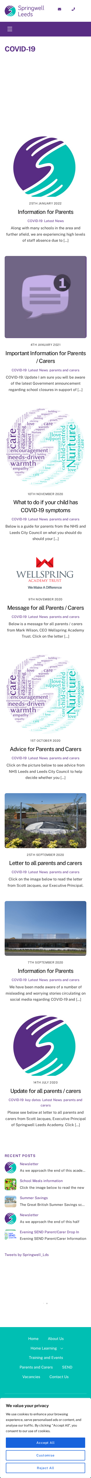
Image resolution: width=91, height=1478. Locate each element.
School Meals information (41, 1181)
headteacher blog (34, 82)
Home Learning (44, 1348)
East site (38, 76)
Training (67, 119)
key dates (23, 88)
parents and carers (58, 100)
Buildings (27, 70)
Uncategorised (29, 125)
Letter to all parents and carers (45, 863)
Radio (19, 113)
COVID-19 (71, 70)
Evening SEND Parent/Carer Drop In (49, 1232)
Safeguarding (43, 113)
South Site (73, 113)
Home (33, 1338)
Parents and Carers (36, 1367)
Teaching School (37, 119)
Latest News (49, 88)
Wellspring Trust (65, 125)
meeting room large (31, 94)
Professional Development (58, 107)
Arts (48, 63)
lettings (75, 88)
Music (78, 94)
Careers (50, 70)
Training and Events (46, 1357)
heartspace (68, 82)
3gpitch (31, 63)
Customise (45, 1455)
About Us (56, 1338)
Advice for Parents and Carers (45, 749)
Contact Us (59, 1377)
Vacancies (31, 1377)
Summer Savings (34, 1198)
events (60, 76)
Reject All (45, 1468)
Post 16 (20, 107)
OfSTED (27, 100)
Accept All (45, 1443)
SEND (67, 1367)
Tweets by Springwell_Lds (27, 1255)
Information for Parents (45, 211)
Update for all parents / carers (45, 1091)
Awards (67, 63)
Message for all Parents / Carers (45, 607)
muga (61, 94)
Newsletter (29, 1164)
